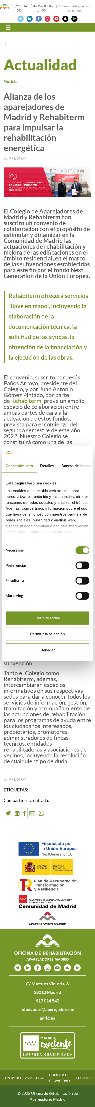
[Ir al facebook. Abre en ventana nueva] (39, 18)
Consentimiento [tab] (19, 465)
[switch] (82, 565)
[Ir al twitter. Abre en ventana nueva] (21, 18)
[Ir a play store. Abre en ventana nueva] (77, 967)
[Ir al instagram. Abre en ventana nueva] (48, 18)
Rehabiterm (26, 401)
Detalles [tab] (47, 465)
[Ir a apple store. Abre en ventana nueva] (67, 967)
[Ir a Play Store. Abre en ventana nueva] (74, 18)
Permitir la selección (47, 634)
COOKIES (83, 1078)
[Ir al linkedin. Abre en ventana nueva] (30, 18)
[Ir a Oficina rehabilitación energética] (5, 6)
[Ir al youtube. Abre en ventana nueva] (57, 967)
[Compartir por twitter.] (8, 813)
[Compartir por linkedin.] (17, 813)
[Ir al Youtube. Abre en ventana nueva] (56, 18)
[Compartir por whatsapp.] (41, 813)
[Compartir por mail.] (32, 813)
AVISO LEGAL (35, 1078)
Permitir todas (48, 618)
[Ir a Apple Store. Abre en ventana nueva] (65, 18)
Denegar (47, 650)
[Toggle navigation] (8, 27)
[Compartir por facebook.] (24, 813)
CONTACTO (12, 1078)
